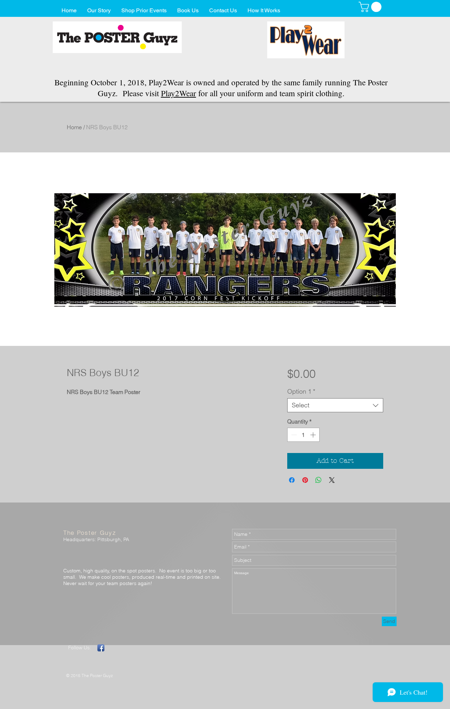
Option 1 (301, 391)
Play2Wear (178, 93)
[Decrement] (293, 434)
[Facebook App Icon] (100, 647)
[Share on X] (332, 480)
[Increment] (314, 434)
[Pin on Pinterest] (305, 480)
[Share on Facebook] (292, 480)
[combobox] (335, 405)
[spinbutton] (303, 434)
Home (74, 127)
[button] (371, 7)
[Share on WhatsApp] (318, 480)
